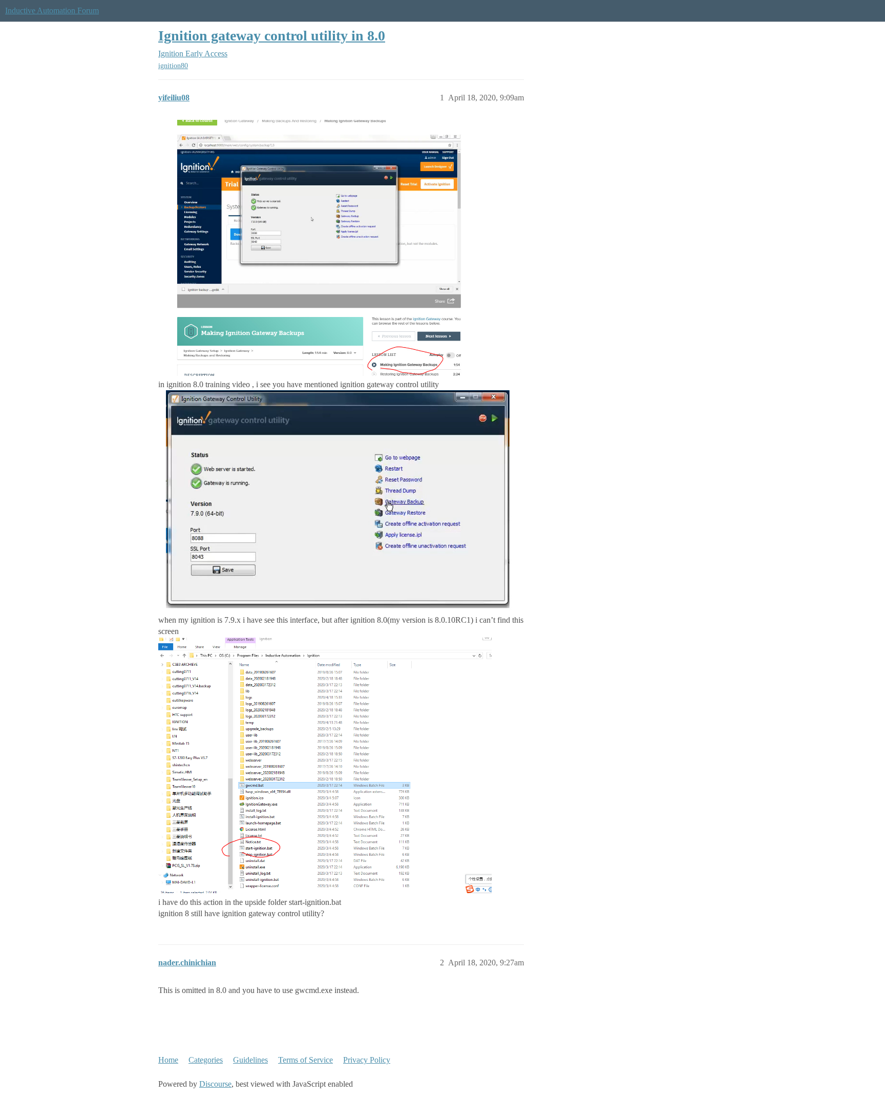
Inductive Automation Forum (52, 10)
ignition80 (173, 66)
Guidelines (250, 1059)
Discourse (215, 1084)
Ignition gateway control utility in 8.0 (271, 36)
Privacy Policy (366, 1059)
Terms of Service (305, 1059)
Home (168, 1059)
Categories (205, 1059)
